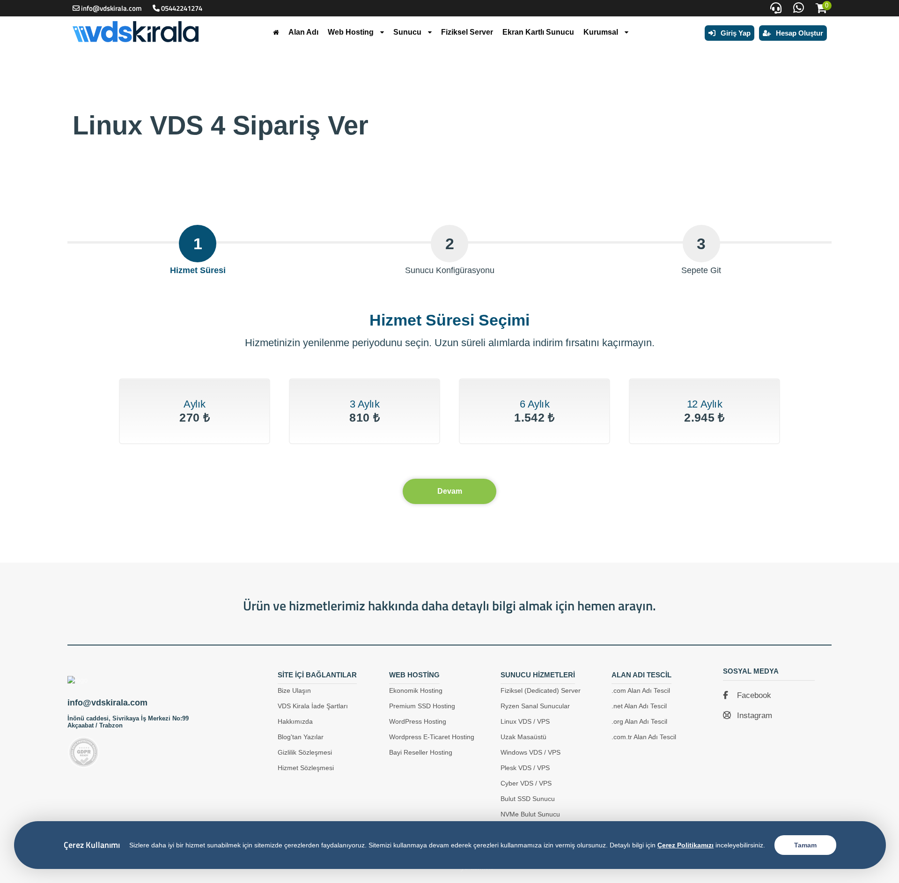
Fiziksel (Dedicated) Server (541, 690)
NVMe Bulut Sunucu (530, 814)
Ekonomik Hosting (415, 690)
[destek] (775, 8)
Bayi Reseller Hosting (420, 752)
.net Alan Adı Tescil (639, 706)
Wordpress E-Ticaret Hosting (431, 737)
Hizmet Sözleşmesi (306, 768)
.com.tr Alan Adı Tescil (644, 737)
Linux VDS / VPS (525, 721)
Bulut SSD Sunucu (528, 798)
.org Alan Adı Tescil (639, 721)
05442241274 (181, 8)
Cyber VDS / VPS (526, 783)
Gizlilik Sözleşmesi (305, 752)
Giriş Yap (735, 33)
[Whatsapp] (798, 8)
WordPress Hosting (417, 721)
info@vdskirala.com (111, 8)
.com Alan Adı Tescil (641, 690)
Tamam (805, 845)
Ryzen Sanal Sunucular (535, 706)
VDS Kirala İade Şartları (313, 706)
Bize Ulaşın (294, 690)
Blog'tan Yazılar (301, 737)
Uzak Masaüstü (523, 737)
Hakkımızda (295, 721)
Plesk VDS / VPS (525, 768)
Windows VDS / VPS (530, 752)
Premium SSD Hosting (422, 706)
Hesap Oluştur (798, 33)
